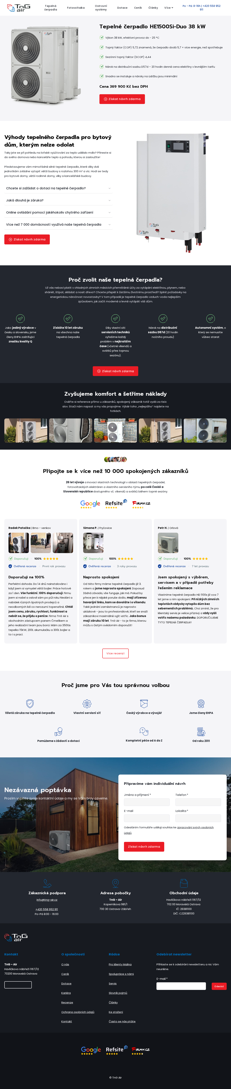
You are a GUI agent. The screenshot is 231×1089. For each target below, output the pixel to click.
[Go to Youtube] (128, 1064)
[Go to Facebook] (102, 1064)
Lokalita (181, 811)
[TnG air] (18, 8)
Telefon (181, 795)
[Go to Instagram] (111, 1064)
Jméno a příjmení (137, 795)
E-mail (128, 811)
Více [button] (167, 8)
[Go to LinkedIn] (119, 1064)
